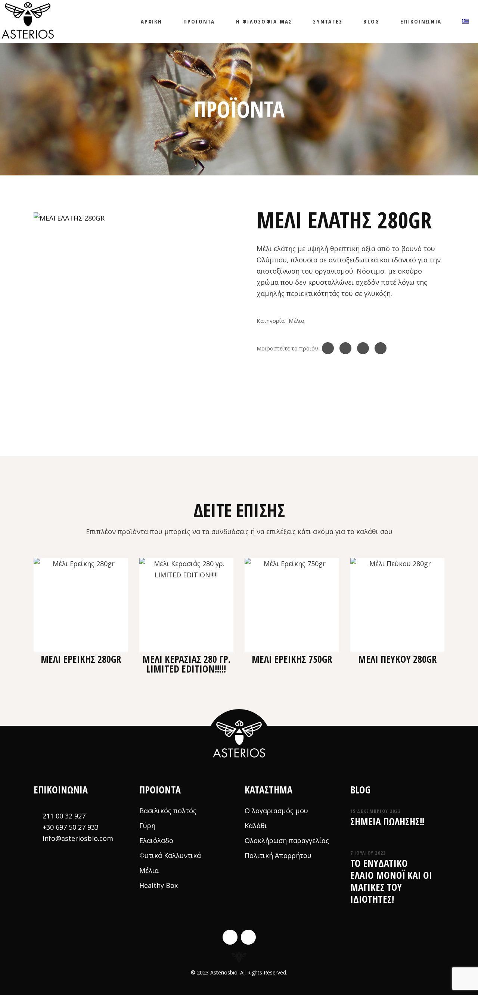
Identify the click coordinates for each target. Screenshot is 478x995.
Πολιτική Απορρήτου (278, 855)
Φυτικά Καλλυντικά (170, 855)
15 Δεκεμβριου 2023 (375, 811)
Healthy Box (158, 885)
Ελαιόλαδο (156, 840)
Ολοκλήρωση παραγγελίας (287, 840)
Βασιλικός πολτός (167, 810)
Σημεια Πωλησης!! (387, 821)
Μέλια (296, 320)
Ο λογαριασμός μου (276, 810)
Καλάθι (256, 825)
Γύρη (147, 825)
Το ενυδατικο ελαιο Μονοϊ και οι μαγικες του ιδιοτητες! (391, 881)
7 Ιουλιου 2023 (368, 852)
